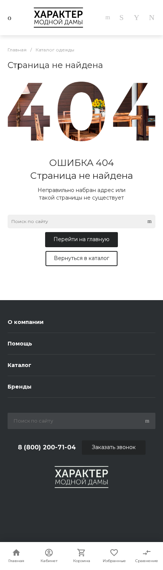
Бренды (19, 386)
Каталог (19, 365)
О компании (26, 322)
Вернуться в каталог (81, 258)
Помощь (20, 343)
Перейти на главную (81, 239)
